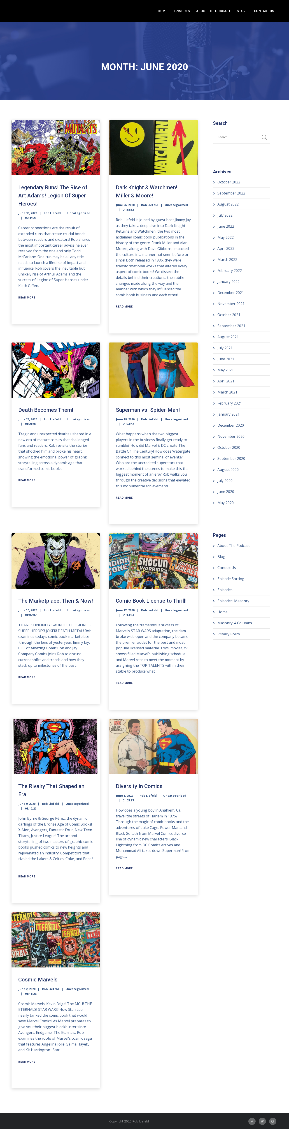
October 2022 (228, 182)
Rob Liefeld (52, 213)
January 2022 (228, 281)
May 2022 (225, 237)
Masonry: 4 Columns (234, 622)
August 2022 (228, 204)
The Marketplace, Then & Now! (55, 601)
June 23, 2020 (28, 419)
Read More (26, 297)
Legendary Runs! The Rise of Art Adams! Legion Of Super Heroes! (52, 195)
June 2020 (225, 491)
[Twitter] (262, 1121)
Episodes (182, 11)
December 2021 (230, 292)
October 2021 (228, 314)
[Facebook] (252, 1121)
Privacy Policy (228, 634)
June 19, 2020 (125, 419)
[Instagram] (272, 1121)
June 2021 (225, 358)
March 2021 (227, 392)
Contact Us (264, 11)
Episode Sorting (230, 578)
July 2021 (225, 347)
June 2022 (225, 226)
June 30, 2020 (28, 213)
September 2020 (231, 458)
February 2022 (229, 270)
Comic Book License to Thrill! (151, 601)
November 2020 (231, 436)
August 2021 (228, 336)
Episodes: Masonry (233, 600)
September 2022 (231, 193)
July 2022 (225, 215)
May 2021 (225, 370)
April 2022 (225, 248)
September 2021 (231, 325)
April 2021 (225, 381)
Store (242, 11)
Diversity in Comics (139, 786)
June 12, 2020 (125, 610)
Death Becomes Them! (45, 410)
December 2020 (230, 425)
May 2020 (225, 502)
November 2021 (231, 303)
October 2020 (228, 447)
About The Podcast (213, 11)
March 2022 (227, 259)
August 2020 (228, 469)
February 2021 (229, 403)
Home (163, 11)
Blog (221, 556)
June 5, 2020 (124, 796)
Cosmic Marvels (38, 979)
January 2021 (228, 414)
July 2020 (225, 480)
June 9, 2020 (27, 804)
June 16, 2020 (28, 610)
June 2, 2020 (27, 989)
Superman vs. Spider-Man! (148, 410)
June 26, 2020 (125, 205)
